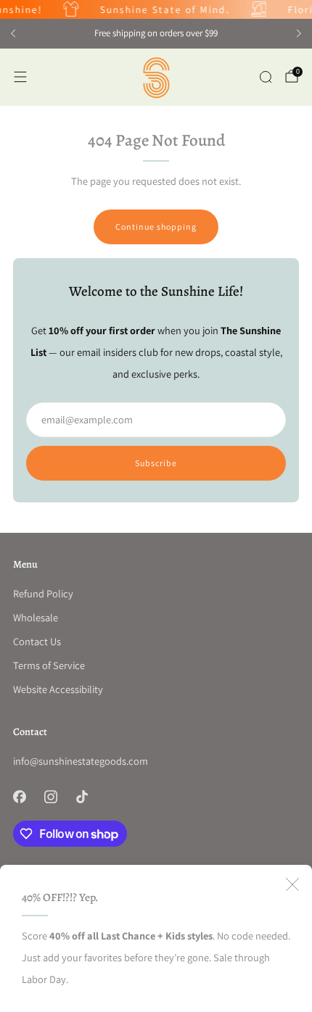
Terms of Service (49, 665)
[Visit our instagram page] (50, 796)
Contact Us (37, 641)
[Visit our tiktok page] (81, 796)
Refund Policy (43, 593)
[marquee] (156, 9)
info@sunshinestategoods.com (80, 761)
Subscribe (156, 462)
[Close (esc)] (292, 884)
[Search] (265, 77)
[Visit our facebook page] (19, 796)
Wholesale (35, 617)
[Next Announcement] (299, 33)
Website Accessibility (58, 689)
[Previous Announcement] (13, 33)
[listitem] (156, 33)
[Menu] (20, 77)
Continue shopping (156, 226)
